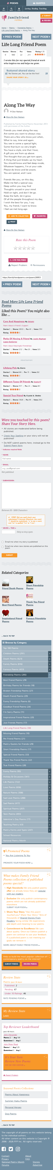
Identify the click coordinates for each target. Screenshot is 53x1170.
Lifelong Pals (10, 368)
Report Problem (19, 265)
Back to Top (9, 636)
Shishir (31, 322)
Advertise (37, 1165)
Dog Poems (10, 1114)
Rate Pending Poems (14, 998)
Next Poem (40, 36)
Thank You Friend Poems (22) (17, 760)
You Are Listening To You (18, 856)
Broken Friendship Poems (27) (18, 691)
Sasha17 (37, 382)
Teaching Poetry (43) (13, 825)
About (28, 1156)
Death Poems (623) (12, 659)
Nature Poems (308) (13, 793)
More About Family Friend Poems (20, 945)
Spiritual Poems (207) (13, 809)
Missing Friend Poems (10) (16, 733)
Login (6, 1016)
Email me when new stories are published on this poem (26, 547)
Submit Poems (11, 964)
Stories (36, 1162)
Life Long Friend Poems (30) (17, 728)
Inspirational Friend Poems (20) (18, 717)
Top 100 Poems (10, 648)
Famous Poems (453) (13, 670)
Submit (47, 16)
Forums (5, 1165)
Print (12, 222)
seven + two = (9, 528)
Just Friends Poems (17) (15, 723)
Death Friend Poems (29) (15, 696)
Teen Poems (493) (12, 814)
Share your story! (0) (17, 77)
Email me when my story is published (21, 542)
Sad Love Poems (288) (14, 798)
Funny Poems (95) (12, 771)
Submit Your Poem (16, 907)
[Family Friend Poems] (15, 19)
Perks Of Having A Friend (16, 339)
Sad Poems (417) (11, 803)
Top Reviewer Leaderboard (21, 1026)
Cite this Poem (19, 260)
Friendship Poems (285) (14, 675)
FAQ (27, 1159)
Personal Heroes (13, 1107)
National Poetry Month (14, 841)
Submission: (8, 481)
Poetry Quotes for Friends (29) (18, 744)
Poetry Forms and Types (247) (18, 830)
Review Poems (30, 964)
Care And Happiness (14, 321)
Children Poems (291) (14, 654)
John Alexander (10, 1035)
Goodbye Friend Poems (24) (17, 707)
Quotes (40, 3)
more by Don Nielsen (15, 117)
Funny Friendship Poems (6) (17, 701)
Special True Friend (13, 396)
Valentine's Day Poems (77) (16, 819)
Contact (5, 1156)
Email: (6, 465)
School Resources (12, 835)
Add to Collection (19, 216)
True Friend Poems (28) (14, 765)
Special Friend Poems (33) (16, 755)
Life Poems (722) (11, 782)
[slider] (40, 54)
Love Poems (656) (12, 787)
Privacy (5, 1159)
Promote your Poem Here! (17, 863)
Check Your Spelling (13, 436)
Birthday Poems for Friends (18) (19, 686)
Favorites (41, 216)
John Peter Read (11, 1044)
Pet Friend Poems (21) (14, 739)
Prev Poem (12, 36)
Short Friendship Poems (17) (17, 749)
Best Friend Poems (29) (14, 680)
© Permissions (37, 265)
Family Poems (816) (13, 664)
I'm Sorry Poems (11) (13, 712)
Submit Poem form (13, 446)
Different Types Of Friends (16, 382)
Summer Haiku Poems (16, 1101)
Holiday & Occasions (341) (16, 777)
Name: (6, 455)
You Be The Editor (14, 1065)
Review (47, 20)
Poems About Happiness (17, 1095)
